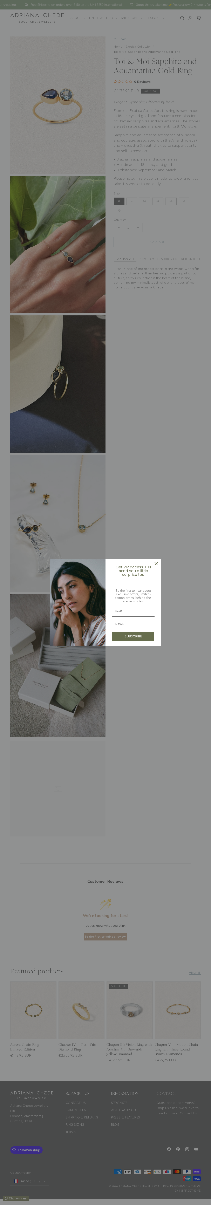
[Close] (156, 564)
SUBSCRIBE (133, 636)
